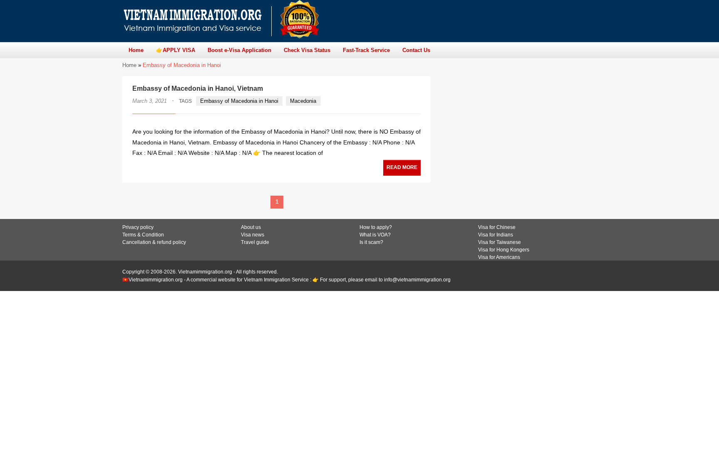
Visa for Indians (495, 235)
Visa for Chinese (497, 227)
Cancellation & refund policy (154, 242)
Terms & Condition (143, 235)
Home (129, 65)
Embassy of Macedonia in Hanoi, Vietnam (197, 88)
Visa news (252, 235)
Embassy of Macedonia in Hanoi (239, 101)
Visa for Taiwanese (499, 242)
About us (251, 227)
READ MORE (402, 167)
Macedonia (303, 101)
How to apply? (376, 227)
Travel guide (255, 242)
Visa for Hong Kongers (503, 250)
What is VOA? (375, 235)
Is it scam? (371, 242)
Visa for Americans (499, 257)
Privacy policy (138, 227)
